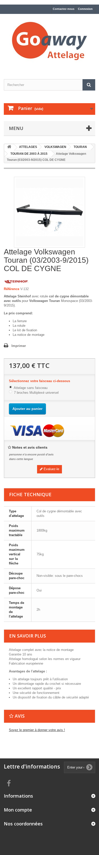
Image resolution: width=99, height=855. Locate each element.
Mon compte (18, 810)
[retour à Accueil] (9, 147)
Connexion (85, 8)
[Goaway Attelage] (49, 42)
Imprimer (18, 346)
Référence (11, 289)
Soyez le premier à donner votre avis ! (37, 730)
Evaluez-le (51, 469)
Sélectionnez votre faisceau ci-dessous (40, 381)
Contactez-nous (63, 8)
